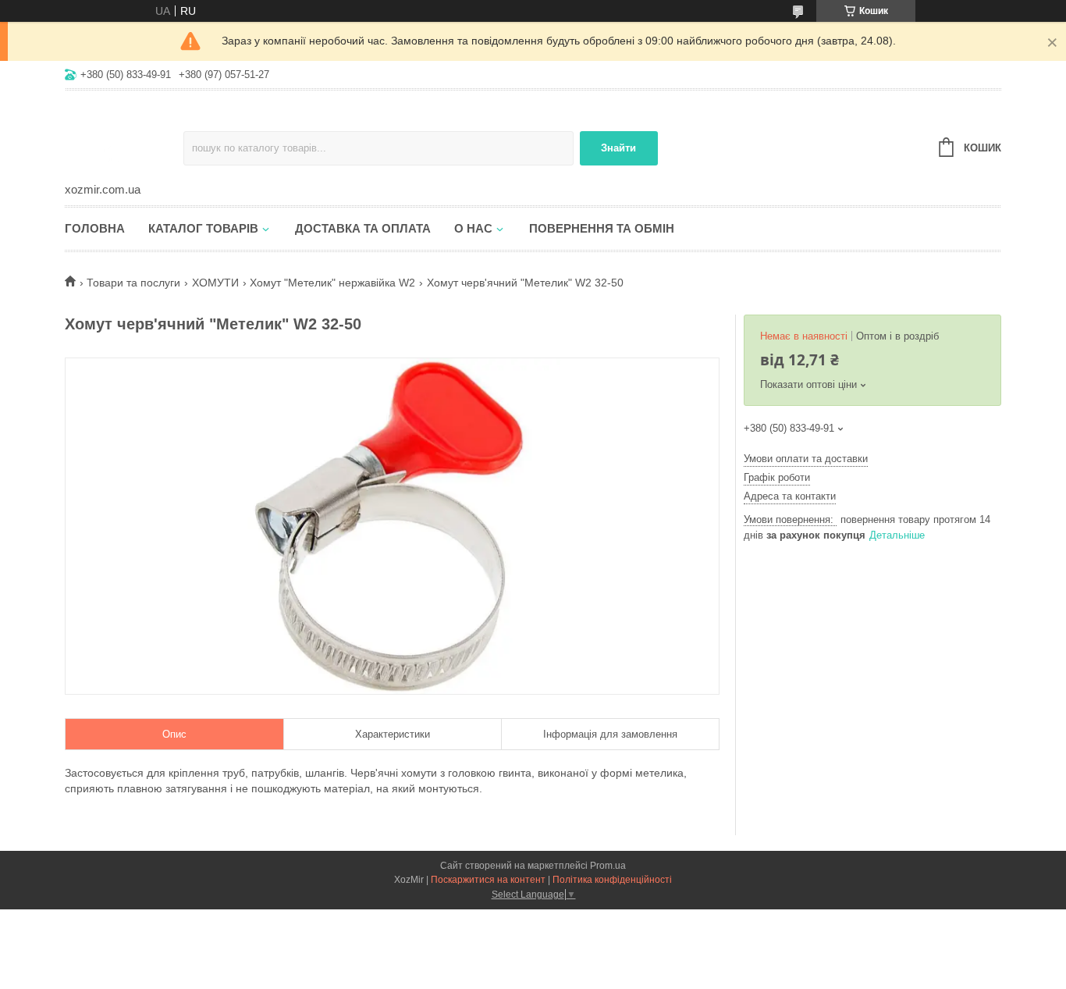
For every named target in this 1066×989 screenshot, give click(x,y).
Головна (95, 228)
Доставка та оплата (363, 228)
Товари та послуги (133, 282)
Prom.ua (608, 865)
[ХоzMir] (124, 137)
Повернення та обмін (601, 228)
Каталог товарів (203, 228)
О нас (473, 228)
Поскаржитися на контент (488, 879)
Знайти (618, 148)
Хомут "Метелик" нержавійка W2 (332, 282)
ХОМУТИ (215, 282)
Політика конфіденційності (612, 879)
